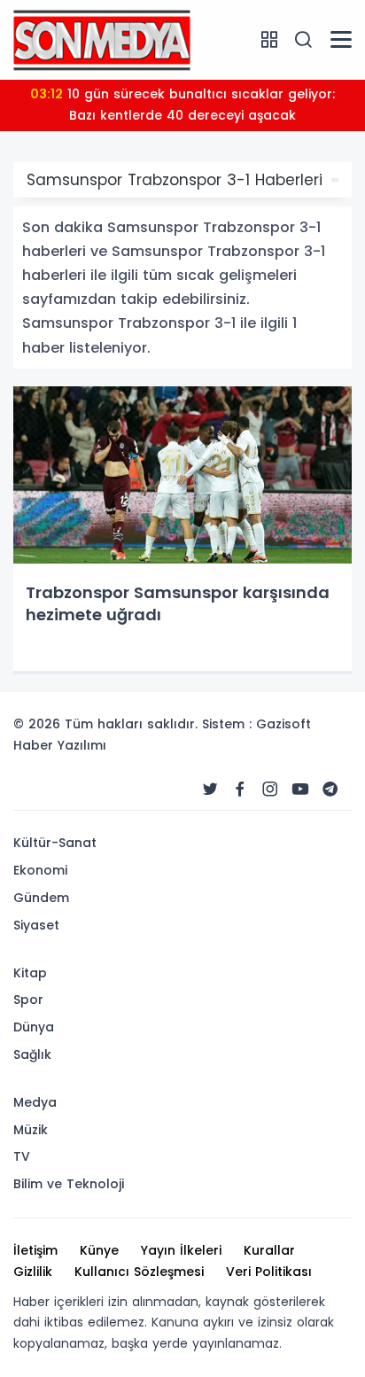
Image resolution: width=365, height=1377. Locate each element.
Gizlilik (32, 1271)
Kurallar (269, 1250)
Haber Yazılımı (59, 745)
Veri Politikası (269, 1271)
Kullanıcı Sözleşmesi (139, 1271)
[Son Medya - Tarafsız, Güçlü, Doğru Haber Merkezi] (101, 39)
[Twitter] (210, 789)
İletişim (35, 1250)
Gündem (41, 897)
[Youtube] (300, 789)
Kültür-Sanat (55, 843)
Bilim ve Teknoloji (68, 1184)
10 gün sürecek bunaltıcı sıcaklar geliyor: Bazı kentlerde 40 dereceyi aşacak (182, 104)
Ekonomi (40, 870)
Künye (99, 1250)
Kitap (30, 973)
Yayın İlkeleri (181, 1250)
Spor (28, 999)
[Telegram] (330, 789)
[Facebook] (240, 789)
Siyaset (36, 925)
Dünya (33, 1027)
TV (21, 1156)
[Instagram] (270, 789)
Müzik (30, 1130)
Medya (35, 1102)
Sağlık (32, 1054)
